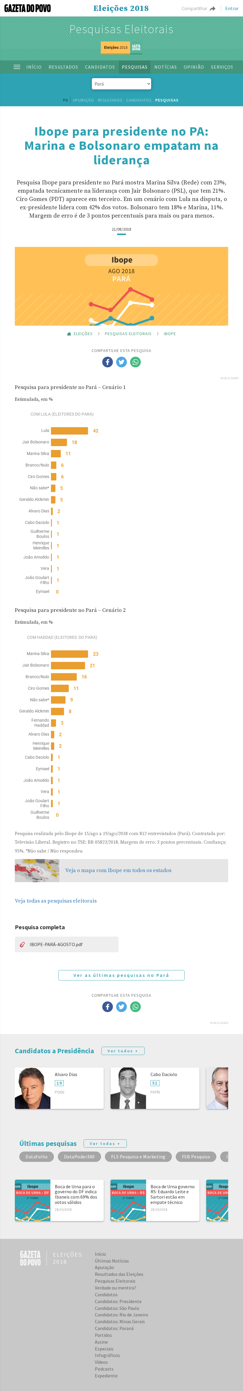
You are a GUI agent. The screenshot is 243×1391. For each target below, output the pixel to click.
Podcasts (104, 1369)
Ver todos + (123, 1051)
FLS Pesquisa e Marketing (138, 1157)
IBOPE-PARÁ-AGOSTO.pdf (56, 944)
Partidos (103, 1335)
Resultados (63, 67)
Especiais (104, 1349)
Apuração (83, 100)
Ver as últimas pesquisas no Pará (121, 975)
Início (34, 67)
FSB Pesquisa (196, 1157)
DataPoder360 (79, 1157)
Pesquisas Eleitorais (121, 29)
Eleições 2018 (121, 8)
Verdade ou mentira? (115, 1288)
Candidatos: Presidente (118, 1301)
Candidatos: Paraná (114, 1328)
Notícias (165, 67)
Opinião (194, 67)
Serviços (222, 67)
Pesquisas (135, 67)
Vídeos (101, 1362)
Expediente (106, 1376)
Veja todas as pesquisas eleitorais (56, 901)
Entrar (232, 8)
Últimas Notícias (112, 1261)
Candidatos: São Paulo (117, 1308)
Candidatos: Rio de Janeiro (121, 1315)
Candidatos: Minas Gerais (120, 1321)
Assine (101, 1342)
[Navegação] (16, 66)
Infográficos (107, 1355)
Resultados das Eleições (119, 1274)
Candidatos (100, 67)
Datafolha (36, 1157)
